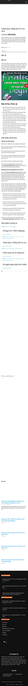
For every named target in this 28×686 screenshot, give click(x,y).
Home (2, 4)
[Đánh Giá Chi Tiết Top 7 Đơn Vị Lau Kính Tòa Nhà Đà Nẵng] (14, 542)
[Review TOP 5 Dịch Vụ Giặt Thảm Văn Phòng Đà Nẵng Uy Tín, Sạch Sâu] (14, 515)
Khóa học (7, 4)
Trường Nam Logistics (8, 674)
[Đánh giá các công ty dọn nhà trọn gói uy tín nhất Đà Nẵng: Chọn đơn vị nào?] (14, 528)
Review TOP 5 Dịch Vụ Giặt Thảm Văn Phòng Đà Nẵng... (12, 520)
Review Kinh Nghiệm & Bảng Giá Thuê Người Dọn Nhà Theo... (12, 502)
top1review (3, 504)
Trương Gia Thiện (6, 675)
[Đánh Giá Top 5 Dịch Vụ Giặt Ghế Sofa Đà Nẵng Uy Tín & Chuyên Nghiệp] (14, 555)
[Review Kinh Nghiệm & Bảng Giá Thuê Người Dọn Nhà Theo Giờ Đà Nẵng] (14, 491)
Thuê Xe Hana (18, 674)
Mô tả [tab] (3, 50)
